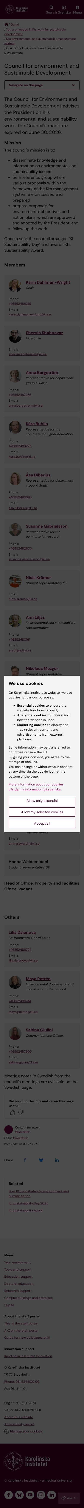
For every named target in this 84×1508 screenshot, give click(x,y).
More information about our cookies (36, 784)
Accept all (42, 823)
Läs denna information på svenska (35, 789)
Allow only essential (42, 800)
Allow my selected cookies (42, 812)
